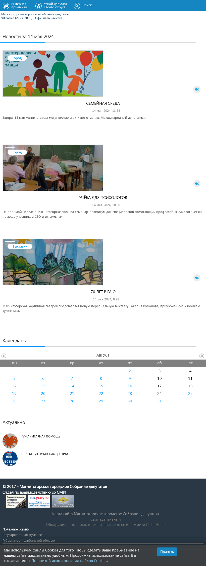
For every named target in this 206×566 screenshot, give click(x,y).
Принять (167, 551)
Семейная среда (103, 103)
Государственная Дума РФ (22, 534)
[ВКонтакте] (197, 89)
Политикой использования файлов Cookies (69, 560)
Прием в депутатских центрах (45, 454)
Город (17, 58)
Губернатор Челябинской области (29, 540)
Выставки (20, 246)
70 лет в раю (103, 291)
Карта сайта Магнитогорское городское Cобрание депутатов (105, 513)
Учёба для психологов (103, 197)
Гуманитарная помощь (40, 436)
